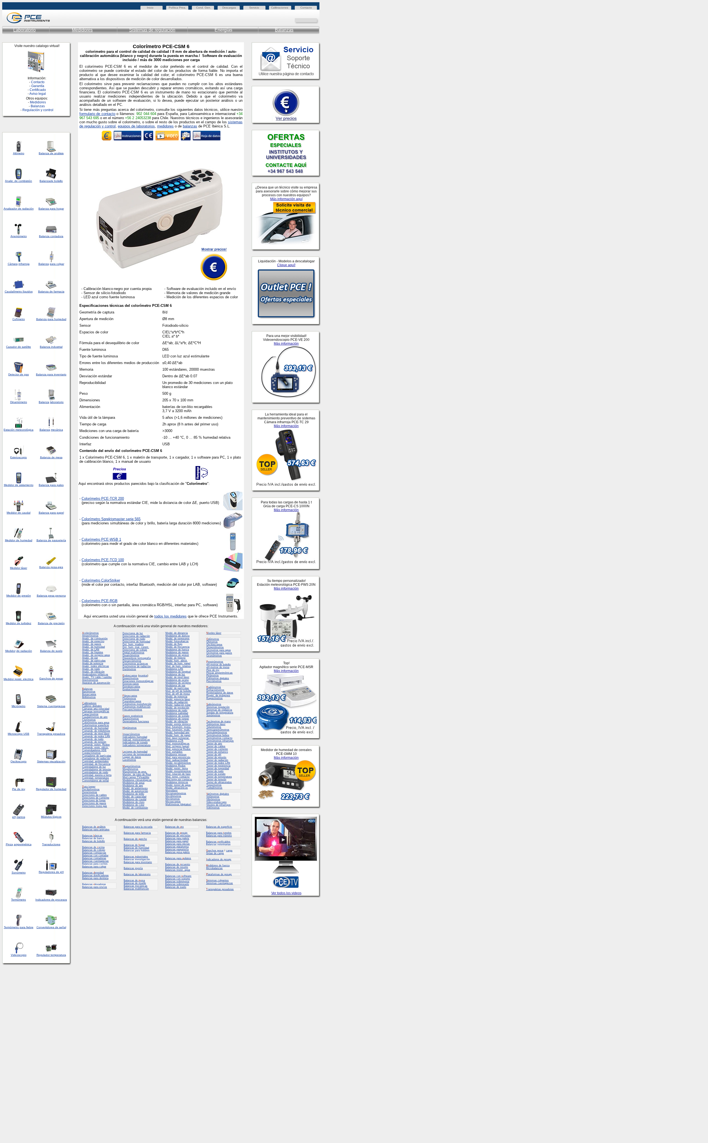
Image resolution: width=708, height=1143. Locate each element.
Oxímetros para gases (219, 653)
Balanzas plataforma (177, 846)
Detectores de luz (133, 633)
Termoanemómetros (217, 729)
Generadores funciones (136, 721)
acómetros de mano (218, 721)
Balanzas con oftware (178, 876)
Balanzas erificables (218, 841)
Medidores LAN (174, 669)
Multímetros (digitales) (178, 804)
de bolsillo (56, 180)
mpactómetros (131, 734)
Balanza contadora (51, 236)
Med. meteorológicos (177, 743)
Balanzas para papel (176, 841)
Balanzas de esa (134, 880)
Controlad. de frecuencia (96, 764)
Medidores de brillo (133, 793)
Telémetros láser (215, 724)
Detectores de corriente (95, 797)
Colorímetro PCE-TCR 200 (103, 498)
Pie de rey (18, 789)
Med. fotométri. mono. (178, 727)
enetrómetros (214, 661)
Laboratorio (24, 30)
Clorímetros (89, 719)
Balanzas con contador (95, 855)
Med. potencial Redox (178, 749)
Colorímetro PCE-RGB (100, 601)
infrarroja (24, 263)
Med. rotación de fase (178, 774)
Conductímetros (91, 753)
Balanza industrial (51, 346)
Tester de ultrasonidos (219, 782)
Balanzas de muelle (135, 883)
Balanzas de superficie (219, 826)
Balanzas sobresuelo (177, 884)
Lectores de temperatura (137, 754)
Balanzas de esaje (176, 832)
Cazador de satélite (18, 346)
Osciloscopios (214, 644)
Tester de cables (215, 746)
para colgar (57, 263)
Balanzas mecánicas (135, 886)
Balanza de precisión (51, 623)
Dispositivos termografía (137, 658)
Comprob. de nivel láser (96, 733)
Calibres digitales (92, 706)
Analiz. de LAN (90, 649)
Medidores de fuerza (177, 649)
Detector (13, 374)
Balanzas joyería (133, 868)
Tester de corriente (217, 749)
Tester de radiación (217, 760)
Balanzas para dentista (95, 878)
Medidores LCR (174, 740)
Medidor (10, 540)
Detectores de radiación (136, 636)
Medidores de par (175, 685)
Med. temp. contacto (177, 776)
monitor (143, 675)
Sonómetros (213, 715)
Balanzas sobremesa (177, 881)
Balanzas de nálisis (94, 826)
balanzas (190, 126)
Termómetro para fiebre (18, 927)
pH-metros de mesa (217, 667)
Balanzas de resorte (176, 867)
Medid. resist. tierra (176, 768)
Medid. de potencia (176, 696)
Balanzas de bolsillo (93, 841)
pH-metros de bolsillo (218, 664)
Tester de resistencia (218, 765)
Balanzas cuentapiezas (95, 861)
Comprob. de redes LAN (96, 736)
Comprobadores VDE (94, 750)
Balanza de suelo (51, 650)
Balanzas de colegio (93, 850)
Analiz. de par (90, 657)
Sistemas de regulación (152, 30)
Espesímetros (131, 678)
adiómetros (213, 687)
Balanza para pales (51, 485)
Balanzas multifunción (136, 888)
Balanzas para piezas (177, 844)
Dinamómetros (131, 655)
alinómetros (213, 704)
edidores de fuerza (218, 865)
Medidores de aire (133, 785)
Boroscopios (89, 694)
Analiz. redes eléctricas (95, 666)
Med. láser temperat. (177, 738)
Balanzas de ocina (93, 847)
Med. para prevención (177, 757)
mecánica (57, 429)
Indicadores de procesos (51, 899)
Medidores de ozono (177, 680)
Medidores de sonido (177, 716)
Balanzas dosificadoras (95, 875)
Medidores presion (175, 754)
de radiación (24, 650)
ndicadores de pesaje (218, 859)
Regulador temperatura (51, 954)
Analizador (10, 208)
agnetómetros (131, 766)
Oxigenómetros (215, 647)
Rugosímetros (214, 698)
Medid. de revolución (177, 707)
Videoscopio (19, 954)
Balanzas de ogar (134, 845)
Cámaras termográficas (95, 711)
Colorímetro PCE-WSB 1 (101, 539)
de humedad (23, 540)
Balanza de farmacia (51, 291)
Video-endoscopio (216, 802)
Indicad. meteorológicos (136, 739)
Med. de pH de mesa (177, 693)
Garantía (37, 86)
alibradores (89, 703)
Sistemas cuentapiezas (219, 883)
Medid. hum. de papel (177, 735)
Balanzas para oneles (218, 832)
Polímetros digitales (217, 678)
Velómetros (212, 796)
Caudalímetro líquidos (19, 291)
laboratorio (57, 402)
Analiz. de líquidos (92, 652)
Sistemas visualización (51, 761)
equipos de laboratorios (136, 126)
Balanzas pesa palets (177, 852)
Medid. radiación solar (178, 704)
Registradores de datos (219, 692)
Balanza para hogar (51, 208)
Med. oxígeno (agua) (177, 746)
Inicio (150, 7)
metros (21, 816)
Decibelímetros (91, 789)
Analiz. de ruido (91, 669)
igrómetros (130, 727)
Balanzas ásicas (92, 835)
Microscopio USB (18, 733)
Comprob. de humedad (95, 728)
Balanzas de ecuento (177, 864)
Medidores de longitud (178, 671)
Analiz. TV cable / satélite (97, 677)
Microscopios (173, 801)
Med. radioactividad (176, 760)
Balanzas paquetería (177, 849)
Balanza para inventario (51, 374)
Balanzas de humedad (136, 847)
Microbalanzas (214, 868)
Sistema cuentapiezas (51, 706)
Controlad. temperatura (95, 777)
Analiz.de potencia (92, 663)
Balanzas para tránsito (219, 835)
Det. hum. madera (133, 644)
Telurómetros (213, 727)
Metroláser (171, 790)
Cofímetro (18, 319)
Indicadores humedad (135, 737)
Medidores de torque (177, 718)
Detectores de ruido (134, 638)
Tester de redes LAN (218, 763)
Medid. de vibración (176, 721)
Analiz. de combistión (18, 180)
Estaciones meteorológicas (138, 681)
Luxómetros (129, 759)
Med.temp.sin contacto (178, 779)
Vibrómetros (213, 799)
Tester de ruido (214, 771)
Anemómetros (90, 680)
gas (26, 374)
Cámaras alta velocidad (95, 708)
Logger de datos (132, 757)
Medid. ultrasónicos (176, 787)
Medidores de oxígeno (178, 682)
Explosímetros (131, 689)
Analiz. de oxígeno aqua (96, 655)
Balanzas (284, 30)
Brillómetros (89, 697)
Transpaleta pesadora (51, 733)
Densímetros (89, 792)
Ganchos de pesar (51, 678)
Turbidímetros (214, 787)
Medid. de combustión (135, 807)
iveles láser (213, 633)
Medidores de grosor (177, 655)
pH (14, 816)
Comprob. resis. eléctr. (95, 747)
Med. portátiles (174, 751)
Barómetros (88, 691)
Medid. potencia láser (177, 699)
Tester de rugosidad (217, 768)
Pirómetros (212, 675)
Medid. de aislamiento (135, 788)
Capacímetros (90, 714)
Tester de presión (216, 757)
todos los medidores (170, 616)
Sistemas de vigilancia (219, 709)
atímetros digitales (217, 793)
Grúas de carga (215, 853)
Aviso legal (37, 94)
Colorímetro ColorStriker (101, 580)
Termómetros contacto (219, 738)
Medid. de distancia (176, 633)
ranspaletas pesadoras (220, 889)
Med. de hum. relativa (178, 666)
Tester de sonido (215, 774)
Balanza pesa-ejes (51, 567)
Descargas (229, 7)
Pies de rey (212, 670)
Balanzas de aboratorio (137, 874)
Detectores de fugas (94, 800)
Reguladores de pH (51, 871)
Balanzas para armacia (137, 832)
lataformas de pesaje (219, 874)
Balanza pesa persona (51, 595)
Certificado (38, 90)
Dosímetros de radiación (137, 666)
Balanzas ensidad (93, 872)
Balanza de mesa (51, 457)
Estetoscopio (18, 457)
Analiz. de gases (91, 644)
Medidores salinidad (176, 713)
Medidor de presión (18, 595)
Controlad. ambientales (95, 761)
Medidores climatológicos (137, 780)
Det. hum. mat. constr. (136, 647)
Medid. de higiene (175, 657)
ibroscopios (130, 695)
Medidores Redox (175, 765)
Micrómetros (172, 798)
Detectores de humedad (136, 641)
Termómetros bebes (217, 735)
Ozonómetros (214, 655)
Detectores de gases (94, 803)
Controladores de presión (96, 769)
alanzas (87, 688)
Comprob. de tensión (94, 742)
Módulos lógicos (51, 816)
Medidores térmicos (176, 782)
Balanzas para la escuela (138, 826)
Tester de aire (214, 743)
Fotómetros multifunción (136, 706)
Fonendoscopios (132, 701)
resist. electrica (23, 679)
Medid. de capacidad (134, 796)
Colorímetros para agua (95, 722)
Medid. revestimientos (178, 771)
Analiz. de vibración (93, 671)
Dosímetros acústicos (135, 663)
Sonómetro (19, 872)
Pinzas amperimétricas (219, 672)
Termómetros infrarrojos (220, 740)
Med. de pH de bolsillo (178, 691)
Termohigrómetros (216, 732)
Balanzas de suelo (175, 887)
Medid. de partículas (177, 688)
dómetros (212, 639)
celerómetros (90, 633)
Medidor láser (18, 567)
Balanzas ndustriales (136, 856)
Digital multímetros (133, 652)
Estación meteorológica (18, 429)
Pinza (9, 844)
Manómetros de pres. (135, 771)
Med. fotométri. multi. (177, 729)
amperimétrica (23, 844)
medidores (165, 126)
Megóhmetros (130, 769)
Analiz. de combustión (95, 638)
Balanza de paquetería (51, 540)
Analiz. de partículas (94, 660)
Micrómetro (18, 706)
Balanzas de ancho (135, 839)
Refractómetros (215, 690)
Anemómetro (19, 236)
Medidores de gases (177, 652)
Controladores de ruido (95, 772)
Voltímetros (213, 807)
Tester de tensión (216, 779)
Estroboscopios (131, 686)
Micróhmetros (173, 796)
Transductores (51, 844)
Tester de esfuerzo (217, 751)
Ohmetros (212, 641)
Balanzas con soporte (177, 878)
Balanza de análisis (51, 153)
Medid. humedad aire (177, 732)
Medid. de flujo (173, 644)
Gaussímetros (131, 718)
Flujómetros (129, 698)
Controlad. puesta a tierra (96, 775)
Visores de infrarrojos (218, 805)
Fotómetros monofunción (137, 704)
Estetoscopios (131, 683)
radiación (28, 208)
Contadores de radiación (96, 758)
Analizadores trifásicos (95, 674)
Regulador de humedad (51, 789)
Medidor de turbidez (18, 623)
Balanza (45, 180)
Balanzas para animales (96, 829)
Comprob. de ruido (92, 739)
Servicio (254, 7)
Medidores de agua (133, 782)
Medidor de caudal (18, 512)
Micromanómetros (175, 793)
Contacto (306, 7)
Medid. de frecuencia (177, 646)
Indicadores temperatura (136, 745)
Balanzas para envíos (94, 887)
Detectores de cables (94, 795)
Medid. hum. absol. (176, 660)
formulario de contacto (97, 114)
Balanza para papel (51, 512)
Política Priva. (177, 7)
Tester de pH (213, 754)
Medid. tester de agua (178, 785)
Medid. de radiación (176, 702)
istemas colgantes (217, 880)
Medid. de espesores (177, 638)
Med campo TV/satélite (136, 777)
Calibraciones (279, 7)
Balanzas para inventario (138, 862)
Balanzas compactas (94, 852)
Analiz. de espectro (93, 641)
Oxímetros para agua (218, 650)
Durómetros (129, 669)
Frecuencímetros (132, 709)
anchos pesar (214, 850)
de (19, 208)
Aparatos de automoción (96, 682)
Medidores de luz (175, 674)
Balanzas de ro (174, 826)
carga (229, 850)
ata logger (88, 786)
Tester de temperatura (219, 776)
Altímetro (18, 153)
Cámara (13, 263)
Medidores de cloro (133, 802)
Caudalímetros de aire (95, 717)
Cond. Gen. (203, 7)
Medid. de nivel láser (177, 677)
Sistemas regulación (218, 707)
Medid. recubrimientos (178, 763)
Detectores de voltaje (135, 649)
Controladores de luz (94, 766)
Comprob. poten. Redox (96, 744)
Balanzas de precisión (177, 835)
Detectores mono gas (94, 806)
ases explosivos (133, 716)
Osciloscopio (19, 761)
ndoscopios (130, 675)
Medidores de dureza (177, 635)
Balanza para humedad (51, 319)
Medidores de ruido (176, 710)
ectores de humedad (135, 751)
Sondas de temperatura (219, 712)
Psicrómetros (214, 681)
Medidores (82, 30)
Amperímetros (90, 635)
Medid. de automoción (135, 791)
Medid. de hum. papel (177, 663)
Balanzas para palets (177, 838)
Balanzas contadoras (94, 858)
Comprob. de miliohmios (96, 730)
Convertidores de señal (51, 927)
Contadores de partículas (96, 755)
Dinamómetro (18, 402)
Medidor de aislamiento (18, 485)
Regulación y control (37, 110)
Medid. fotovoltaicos (177, 641)
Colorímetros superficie (95, 725)
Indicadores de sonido (135, 742)
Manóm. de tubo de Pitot (137, 774)
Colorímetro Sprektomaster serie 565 (111, 519)
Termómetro (18, 899)
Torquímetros (214, 785)
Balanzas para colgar (94, 866)
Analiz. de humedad (93, 646)
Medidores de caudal (134, 799)
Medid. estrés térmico (178, 724)
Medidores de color (133, 805)
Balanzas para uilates (178, 858)
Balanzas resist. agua (177, 870)
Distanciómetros (132, 661)
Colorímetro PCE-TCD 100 (103, 560)
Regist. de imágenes (218, 695)
